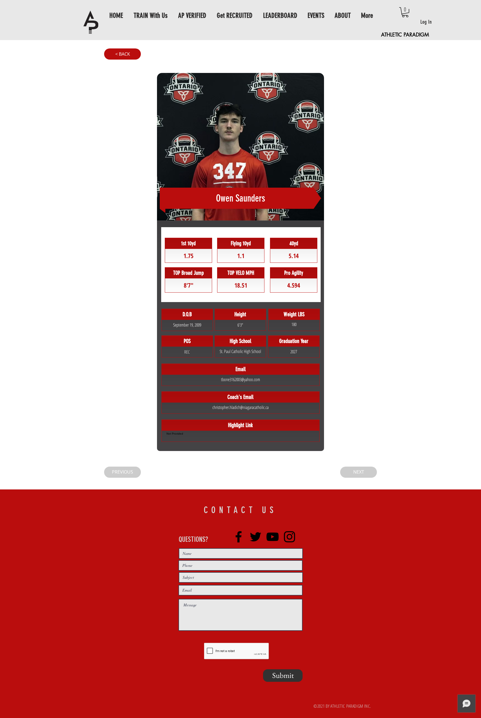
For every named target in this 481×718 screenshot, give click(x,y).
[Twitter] (255, 536)
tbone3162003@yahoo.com (240, 379)
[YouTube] (272, 536)
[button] (405, 12)
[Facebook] (238, 536)
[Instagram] (289, 536)
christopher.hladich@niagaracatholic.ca (240, 407)
